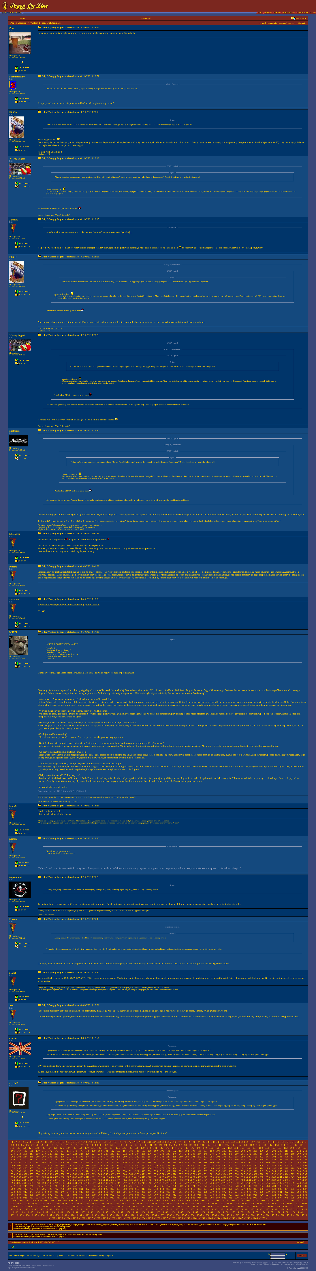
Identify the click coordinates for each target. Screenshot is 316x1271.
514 (87, 1171)
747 (44, 1186)
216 (25, 1153)
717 (156, 1183)
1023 (300, 1200)
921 (230, 1194)
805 (106, 1188)
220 (50, 1153)
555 (44, 1174)
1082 (150, 1206)
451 (293, 1165)
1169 (210, 1212)
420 (100, 1165)
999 (121, 1200)
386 (187, 1162)
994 (90, 1200)
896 (75, 1194)
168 (25, 1150)
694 (13, 1183)
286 (162, 1156)
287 (168, 1156)
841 (31, 1191)
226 (87, 1153)
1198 (132, 1215)
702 (63, 1183)
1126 (184, 1209)
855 (119, 1191)
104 (221, 1145)
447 (268, 1165)
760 (125, 1186)
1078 (120, 1206)
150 (211, 1147)
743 (19, 1186)
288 (174, 1156)
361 (31, 1162)
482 (187, 1168)
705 (81, 1183)
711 (119, 1183)
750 (63, 1186)
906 (137, 1194)
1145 (30, 1212)
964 (199, 1197)
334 (162, 1159)
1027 (34, 1203)
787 (293, 1186)
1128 (199, 1209)
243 (193, 1153)
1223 (60, 1218)
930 (286, 1194)
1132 (229, 1209)
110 (258, 1145)
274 (87, 1156)
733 (255, 1183)
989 (59, 1200)
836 (299, 1188)
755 (94, 1186)
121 (31, 1147)
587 (243, 1174)
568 (125, 1174)
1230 (112, 1218)
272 (75, 1156)
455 (19, 1168)
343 (218, 1159)
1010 (202, 1200)
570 (137, 1174)
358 (13, 1162)
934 (13, 1197)
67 (32, 1145)
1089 (203, 1206)
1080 (135, 1206)
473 (131, 1168)
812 (150, 1188)
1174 (248, 1212)
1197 (124, 1215)
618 (137, 1177)
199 (218, 1150)
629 (206, 1177)
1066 (30, 1206)
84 (116, 1145)
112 (270, 1145)
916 (199, 1194)
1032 (72, 1203)
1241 (195, 1218)
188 (150, 1150)
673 (181, 1180)
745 (31, 1186)
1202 (162, 1215)
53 (258, 1142)
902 (112, 1194)
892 (50, 1194)
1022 (292, 1200)
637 (255, 1177)
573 (156, 1174)
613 (106, 1177)
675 (193, 1180)
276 (100, 1156)
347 (243, 1159)
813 (156, 1188)
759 (119, 1186)
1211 (229, 1215)
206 (262, 1150)
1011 (210, 1200)
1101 (293, 1206)
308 (299, 1156)
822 (212, 1188)
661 (106, 1180)
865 (181, 1191)
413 (56, 1165)
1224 (67, 1218)
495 (268, 1168)
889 (31, 1194)
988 (52, 1200)
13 (61, 1142)
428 (150, 1165)
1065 (23, 1206)
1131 (222, 1209)
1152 (83, 1212)
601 (31, 1177)
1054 (237, 1203)
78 (86, 1145)
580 (199, 1174)
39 (189, 1142)
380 (150, 1162)
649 (31, 1180)
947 (94, 1197)
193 (181, 1150)
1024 (12, 1203)
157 (255, 1147)
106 (233, 1145)
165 (304, 1147)
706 (87, 1183)
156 (248, 1147)
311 (19, 1159)
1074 (90, 1206)
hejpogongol (15, 877)
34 (164, 1142)
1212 (237, 1215)
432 (174, 1165)
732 (249, 1183)
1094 (240, 1206)
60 (293, 1142)
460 (50, 1168)
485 (206, 1168)
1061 (289, 1203)
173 (56, 1150)
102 (208, 1145)
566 (112, 1174)
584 (224, 1174)
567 (119, 1174)
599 (19, 1177)
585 (230, 1174)
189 (156, 1150)
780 (249, 1186)
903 (119, 1194)
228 (100, 1153)
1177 (270, 1212)
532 (199, 1171)
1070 (60, 1206)
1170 (218, 1212)
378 (137, 1162)
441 (230, 1165)
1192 (87, 1215)
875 (243, 1191)
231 (119, 1153)
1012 (217, 1200)
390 (212, 1162)
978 (286, 1197)
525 (156, 1171)
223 (69, 1153)
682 (237, 1180)
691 (293, 1180)
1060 (282, 1203)
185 (131, 1150)
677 (206, 1180)
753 (81, 1186)
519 (119, 1171)
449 (280, 1165)
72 (57, 1145)
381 (156, 1162)
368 (75, 1162)
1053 (229, 1203)
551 (19, 1174)
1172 (233, 1212)
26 (125, 1142)
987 (46, 1200)
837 (305, 1188)
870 (212, 1191)
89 (141, 1145)
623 (168, 1177)
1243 (210, 1218)
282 (137, 1156)
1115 (102, 1209)
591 (268, 1174)
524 (150, 1171)
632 (224, 1177)
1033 (79, 1203)
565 (106, 1174)
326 (112, 1159)
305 (280, 1156)
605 (56, 1177)
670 (162, 1180)
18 (85, 1142)
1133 (237, 1209)
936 (25, 1197)
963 (193, 1197)
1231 (120, 1218)
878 (262, 1191)
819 (193, 1188)
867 (193, 1191)
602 (38, 1177)
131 (93, 1147)
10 (46, 1142)
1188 (57, 1215)
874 (237, 1191)
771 (193, 1186)
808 (125, 1188)
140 (149, 1147)
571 (143, 1174)
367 (69, 1162)
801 (81, 1188)
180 (100, 1150)
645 (305, 1177)
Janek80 (13, 219)
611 (94, 1177)
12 (56, 1142)
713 (131, 1183)
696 (25, 1183)
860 (150, 1191)
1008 (187, 1200)
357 (305, 1159)
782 (262, 1186)
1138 (274, 1209)
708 (100, 1183)
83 (111, 1145)
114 (283, 1145)
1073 (83, 1206)
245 (206, 1153)
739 (293, 1183)
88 (136, 1145)
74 (67, 1145)
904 (125, 1194)
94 (165, 1145)
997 (108, 1200)
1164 (173, 1212)
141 (155, 1147)
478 (162, 1168)
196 (199, 1150)
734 (262, 1183)
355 (293, 1159)
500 (299, 1168)
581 (206, 1174)
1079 (128, 1206)
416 (75, 1165)
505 (31, 1171)
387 (193, 1162)
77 (81, 1145)
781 (255, 1186)
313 (31, 1159)
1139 (282, 1209)
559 (69, 1174)
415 (69, 1165)
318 (63, 1159)
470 (112, 1168)
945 (81, 1197)
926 (262, 1194)
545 (280, 1171)
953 (131, 1197)
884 (299, 1191)
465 (81, 1168)
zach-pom (14, 599)
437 (206, 1165)
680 (224, 1180)
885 (305, 1191)
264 (25, 1156)
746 (38, 1186)
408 (25, 1165)
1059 (274, 1203)
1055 (244, 1203)
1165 (180, 1212)
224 (75, 1153)
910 (162, 1194)
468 (100, 1168)
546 (286, 1171)
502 (13, 1171)
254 (262, 1153)
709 (106, 1183)
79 (91, 1145)
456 (25, 1168)
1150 (68, 1212)
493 (255, 1168)
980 (299, 1197)
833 (280, 1188)
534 (212, 1171)
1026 (27, 1203)
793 (31, 1188)
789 (305, 1186)
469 (106, 1168)
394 (237, 1162)
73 (62, 1145)
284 (150, 1156)
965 (206, 1197)
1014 (232, 1200)
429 (156, 1165)
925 (255, 1194)
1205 (184, 1215)
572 (150, 1174)
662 (112, 1180)
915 (193, 1194)
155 (242, 1147)
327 (119, 1159)
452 (299, 1165)
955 (143, 1197)
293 (206, 1156)
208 (274, 1150)
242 (187, 1153)
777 (230, 1186)
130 (87, 1147)
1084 (165, 1206)
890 (38, 1194)
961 (181, 1197)
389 (206, 1162)
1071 (68, 1206)
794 (38, 1188)
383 (168, 1162)
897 (81, 1194)
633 (230, 1177)
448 (274, 1165)
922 (237, 1194)
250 (237, 1153)
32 (154, 1142)
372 (100, 1162)
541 (255, 1171)
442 (237, 1165)
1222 (52, 1218)
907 (143, 1194)
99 (190, 1145)
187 (143, 1150)
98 (185, 1145)
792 (25, 1188)
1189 (64, 1215)
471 (119, 1168)
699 (44, 1183)
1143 (15, 1212)
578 (187, 1174)
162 (286, 1147)
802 (87, 1188)
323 (94, 1159)
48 (233, 1142)
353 (280, 1159)
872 (224, 1191)
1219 (289, 1215)
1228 (97, 1218)
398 (262, 1162)
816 (174, 1188)
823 (218, 1188)
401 (280, 1162)
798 (63, 1188)
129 (80, 1147)
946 (87, 1197)
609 (81, 1177)
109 (252, 1145)
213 (305, 1150)
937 (31, 1197)
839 (19, 1191)
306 (286, 1156)
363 (44, 1162)
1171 (225, 1212)
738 (286, 1183)
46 (224, 1142)
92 (156, 1145)
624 (174, 1177)
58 (283, 1142)
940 (50, 1197)
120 (25, 1147)
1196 (117, 1215)
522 (137, 1171)
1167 (195, 1212)
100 (196, 1145)
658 (87, 1180)
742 (13, 1186)
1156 (113, 1212)
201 (230, 1150)
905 (131, 1194)
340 (199, 1159)
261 (305, 1153)
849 (81, 1191)
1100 (285, 1206)
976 (274, 1197)
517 (106, 1171)
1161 (150, 1212)
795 (44, 1188)
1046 (177, 1203)
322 (87, 1159)
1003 (150, 1200)
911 (168, 1194)
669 (156, 1180)
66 (27, 1145)
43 (209, 1142)
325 (106, 1159)
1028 (42, 1203)
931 (293, 1194)
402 (286, 1162)
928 (274, 1194)
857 (131, 1191)
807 (119, 1188)
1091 (218, 1206)
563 (94, 1174)
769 (181, 1186)
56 (273, 1142)
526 (162, 1171)
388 (199, 1162)
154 (236, 1147)
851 (94, 1191)
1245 (225, 1218)
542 (262, 1171)
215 (19, 1153)
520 (125, 1171)
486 (212, 1168)
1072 (75, 1206)
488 (224, 1168)
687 (268, 1180)
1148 (53, 1212)
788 (299, 1186)
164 (298, 1147)
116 (295, 1145)
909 (156, 1194)
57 (278, 1142)
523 (143, 1171)
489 (230, 1168)
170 (38, 1150)
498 (286, 1168)
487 (218, 1168)
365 (56, 1162)
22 (105, 1142)
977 (280, 1197)
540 (249, 1171)
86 (126, 1145)
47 (228, 1142)
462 (63, 1168)
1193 (94, 1215)
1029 (49, 1203)
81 (101, 1145)
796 (50, 1188)
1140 (289, 1209)
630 (212, 1177)
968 (224, 1197)
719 (168, 1183)
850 (87, 1191)
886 (13, 1194)
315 (44, 1159)
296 (224, 1156)
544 (274, 1171)
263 (19, 1156)
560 (75, 1174)
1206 (192, 1215)
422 (112, 1165)
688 (274, 1180)
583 (218, 1174)
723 (193, 1183)
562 (87, 1174)
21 (100, 1142)
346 (237, 1159)
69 (42, 1145)
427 (143, 1165)
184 (125, 1150)
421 (106, 1165)
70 (47, 1145)
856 (125, 1191)
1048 (192, 1203)
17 (80, 1142)
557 (56, 1174)
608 (75, 1177)
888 (25, 1194)
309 (305, 1156)
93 (160, 1145)
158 (261, 1147)
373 (106, 1162)
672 (174, 1180)
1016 (247, 1200)
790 (13, 1188)
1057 (259, 1203)
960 (174, 1197)
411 (44, 1165)
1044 (162, 1203)
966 (212, 1197)
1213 (244, 1215)
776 (224, 1186)
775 (218, 1186)
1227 (90, 1218)
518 (112, 1171)
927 (268, 1194)
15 (70, 1142)
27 (130, 1142)
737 (280, 1183)
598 (13, 1177)
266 (38, 1156)
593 (280, 1174)
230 (112, 1153)
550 (13, 1174)
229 (106, 1153)
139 (143, 1147)
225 (81, 1153)
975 (268, 1197)
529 (181, 1171)
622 (162, 1177)
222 (63, 1153)
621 (156, 1177)
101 (202, 1145)
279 (119, 1156)
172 (50, 1150)
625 (181, 1177)
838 (13, 1191)
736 (274, 1183)
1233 (135, 1218)
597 (305, 1174)
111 (264, 1145)
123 (43, 1147)
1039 (124, 1203)
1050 (207, 1203)
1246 (232, 1218)
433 (181, 1165)
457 (31, 1168)
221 (56, 1153)
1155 (105, 1212)
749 (56, 1186)
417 (81, 1165)
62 (303, 1142)
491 (243, 1168)
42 (204, 1142)
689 (280, 1180)
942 (63, 1197)
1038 (117, 1203)
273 (81, 1156)
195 (193, 1150)
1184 (27, 1215)
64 (17, 1145)
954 (137, 1197)
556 (50, 1174)
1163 (165, 1212)
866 (187, 1191)
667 (143, 1180)
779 (243, 1186)
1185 (34, 1215)
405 (305, 1162)
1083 (158, 1206)
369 (81, 1162)
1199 (139, 1215)
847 (69, 1191)
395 (243, 1162)
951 (119, 1197)
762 (137, 1186)
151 (217, 1147)
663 (119, 1180)
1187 (49, 1215)
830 (262, 1188)
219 (44, 1153)
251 (243, 1153)
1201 (154, 1215)
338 (187, 1159)
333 (156, 1159)
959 (168, 1197)
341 (206, 1159)
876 (249, 1191)
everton (13, 1038)
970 (237, 1197)
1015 (240, 1200)
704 (75, 1183)
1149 (60, 1212)
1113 (87, 1209)
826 (237, 1188)
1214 (252, 1215)
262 (13, 1156)
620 (150, 1177)
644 (299, 1177)
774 (212, 1186)
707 (94, 1183)
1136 (259, 1209)
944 (75, 1197)
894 (63, 1194)
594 (286, 1174)
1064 (15, 1206)
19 (90, 1142)
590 (262, 1174)
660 (100, 1180)
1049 (199, 1203)
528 (174, 1171)
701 (56, 1183)
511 (69, 1171)
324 (100, 1159)
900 (100, 1194)
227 (94, 1153)
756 (100, 1186)
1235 (150, 1218)
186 (137, 1150)
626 (187, 1177)
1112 (79, 1209)
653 (56, 1180)
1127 (192, 1209)
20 (95, 1142)
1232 (127, 1218)
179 (94, 1150)
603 (44, 1177)
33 (159, 1142)
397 (255, 1162)
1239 (180, 1218)
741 (305, 1183)
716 (150, 1183)
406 (13, 1165)
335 (168, 1159)
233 (131, 1153)
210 (286, 1150)
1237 (165, 1218)
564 (100, 1174)
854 (112, 1191)
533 (206, 1171)
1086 (180, 1206)
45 (219, 1142)
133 (105, 1147)
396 (249, 1162)
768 (174, 1186)
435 (193, 1165)
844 (50, 1191)
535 (218, 1171)
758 (112, 1186)
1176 (263, 1212)
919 (218, 1194)
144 (174, 1147)
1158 (128, 1212)
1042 (147, 1203)
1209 (214, 1215)
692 (299, 1180)
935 (19, 1197)
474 (137, 1168)
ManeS (12, 806)
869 (206, 1191)
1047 (184, 1203)
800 (75, 1188)
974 (262, 1197)
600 (25, 1177)
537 (230, 1171)
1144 (23, 1212)
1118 (124, 1209)
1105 (27, 1209)
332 (150, 1159)
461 (56, 1168)
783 (268, 1186)
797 (56, 1188)
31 (149, 1142)
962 (187, 1197)
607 (69, 1177)
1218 (282, 1215)
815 (168, 1188)
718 (162, 1183)
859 (143, 1191)
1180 (293, 1212)
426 (137, 1165)
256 (274, 1153)
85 (121, 1145)
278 (112, 1156)
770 (187, 1186)
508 (50, 1171)
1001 (135, 1200)
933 (305, 1194)
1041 (139, 1203)
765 (156, 1186)
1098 (270, 1206)
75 (72, 1145)
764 (150, 1186)
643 (293, 1177)
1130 (214, 1209)
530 (187, 1171)
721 (181, 1183)
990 (65, 1200)
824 (224, 1188)
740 (299, 1183)
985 (34, 1200)
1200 (147, 1215)
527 (168, 1171)
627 (193, 1177)
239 (168, 1153)
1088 (195, 1206)
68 (37, 1145)
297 (230, 1156)
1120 (139, 1209)
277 (106, 1156)
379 (143, 1162)
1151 (75, 1212)
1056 (252, 1203)
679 (218, 1180)
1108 (49, 1209)
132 (99, 1147)
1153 (90, 1212)
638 (262, 1177)
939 (44, 1197)
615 (119, 1177)
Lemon (13, 838)
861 (156, 1191)
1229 (105, 1218)
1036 (102, 1203)
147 (192, 1147)
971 (243, 1197)
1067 (38, 1206)
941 (56, 1197)
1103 (12, 1209)
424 (125, 1165)
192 (174, 1150)
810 (137, 1188)
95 (170, 1145)
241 (181, 1153)
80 (96, 1145)
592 (274, 1174)
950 (112, 1197)
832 (274, 1188)
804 (100, 1188)
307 (293, 1156)
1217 (274, 1215)
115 (289, 1145)
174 (63, 1150)
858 (137, 1191)
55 (268, 1142)
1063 (304, 1203)
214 (13, 1153)
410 (38, 1165)
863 (168, 1191)
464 (75, 1168)
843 (44, 1191)
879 (268, 1191)
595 (293, 1174)
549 (305, 1171)
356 (299, 1159)
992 (77, 1200)
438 (212, 1165)
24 (115, 1142)
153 (230, 1147)
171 (44, 1150)
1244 (217, 1218)
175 (69, 1150)
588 (249, 1174)
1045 (169, 1203)
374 (112, 1162)
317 (56, 1159)
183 (119, 1150)
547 (293, 1171)
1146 (38, 1212)
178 (87, 1150)
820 (199, 1188)
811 (143, 1188)
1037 (109, 1203)
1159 (135, 1212)
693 (305, 1180)
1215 (259, 1215)
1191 (79, 1215)
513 (81, 1171)
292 (199, 1156)
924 (249, 1194)
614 (112, 1177)
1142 (304, 1209)
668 (150, 1180)
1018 (262, 1200)
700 (50, 1183)
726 (212, 1183)
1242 (202, 1218)
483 (193, 1168)
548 (299, 1171)
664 (125, 1180)
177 (81, 1150)
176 (75, 1150)
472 (125, 1168)
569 (131, 1174)
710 (112, 1183)
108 (246, 1145)
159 (267, 1147)
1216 (267, 1215)
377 (131, 1162)
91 (151, 1145)
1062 (297, 1203)
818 (187, 1188)
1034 (87, 1203)
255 (268, 1153)
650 (38, 1180)
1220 (297, 1215)
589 (255, 1174)
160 (273, 1147)
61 (298, 1142)
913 (181, 1194)
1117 (117, 1209)
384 (174, 1162)
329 (131, 1159)
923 (243, 1194)
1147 (45, 1212)
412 (50, 1165)
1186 (42, 1215)
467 (94, 1168)
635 (243, 1177)
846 (63, 1191)
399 (268, 1162)
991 (71, 1200)
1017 (255, 1200)
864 (174, 1191)
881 (280, 1191)
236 (150, 1153)
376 (125, 1162)
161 (279, 1147)
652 (50, 1180)
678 (212, 1180)
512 (75, 1171)
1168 (203, 1212)
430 (162, 1165)
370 (87, 1162)
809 (131, 1188)
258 (286, 1153)
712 (125, 1183)
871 (218, 1191)
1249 (255, 1218)
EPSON (13, 112)
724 (199, 1183)
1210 (222, 1215)
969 (230, 1197)
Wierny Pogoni (17, 158)
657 (81, 1180)
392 (224, 1162)
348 (249, 1159)
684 (249, 1180)
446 (262, 1165)
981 (305, 1197)
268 (50, 1156)
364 (50, 1162)
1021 (285, 1200)
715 (143, 1183)
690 (286, 1180)
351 (268, 1159)
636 (249, 1177)
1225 (75, 1218)
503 (19, 1171)
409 (31, 1165)
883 (293, 1191)
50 (243, 1142)
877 (255, 1191)
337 (181, 1159)
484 (199, 1168)
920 (224, 1194)
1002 (142, 1200)
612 (100, 1177)
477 (156, 1168)
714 (137, 1183)
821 (206, 1188)
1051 (214, 1203)
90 (146, 1145)
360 (25, 1162)
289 (181, 1156)
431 (168, 1165)
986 (40, 1200)
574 (162, 1174)
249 (230, 1153)
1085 (173, 1206)
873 (230, 1191)
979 (293, 1197)
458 (38, 1168)
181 (106, 1150)
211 (293, 1150)
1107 (42, 1209)
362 (38, 1162)
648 (25, 1180)
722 (187, 1183)
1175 (255, 1212)
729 (230, 1183)
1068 (45, 1206)
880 (274, 1191)
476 (150, 1168)
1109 (57, 1209)
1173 (240, 1212)
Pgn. (11, 28)
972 (249, 1197)
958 (162, 1197)
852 (100, 1191)
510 (63, 1171)
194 (187, 1150)
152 (223, 1147)
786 (286, 1186)
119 (18, 1147)
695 (19, 1183)
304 (274, 1156)
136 (124, 1147)
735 (268, 1183)
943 (69, 1197)
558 (63, 1174)
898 (87, 1194)
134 (112, 1147)
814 (162, 1188)
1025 (19, 1203)
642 (286, 1177)
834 (286, 1188)
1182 (12, 1215)
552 (25, 1174)
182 (112, 1150)
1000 (127, 1200)
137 (130, 1147)
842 (38, 1191)
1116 (109, 1209)
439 (218, 1165)
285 (156, 1156)
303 (268, 1156)
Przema (13, 566)
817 (181, 1188)
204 (249, 1150)
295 (218, 1156)
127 (68, 1147)
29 (140, 1142)
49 (238, 1142)
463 (69, 1168)
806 (112, 1188)
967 (218, 1197)
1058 (267, 1203)
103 (215, 1145)
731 (243, 1183)
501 (305, 1168)
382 (162, 1162)
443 (243, 1165)
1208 (207, 1215)
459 (44, 1168)
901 (106, 1194)
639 (268, 1177)
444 (249, 1165)
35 (169, 1142)
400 (274, 1162)
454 (13, 1168)
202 (237, 1150)
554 (38, 1174)
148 (199, 1147)
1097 (263, 1206)
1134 (244, 1209)
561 (81, 1174)
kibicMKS (14, 533)
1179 (285, 1212)
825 (230, 1188)
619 (143, 1177)
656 (75, 1180)
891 (44, 1194)
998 (115, 1200)
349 (255, 1159)
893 (56, 1194)
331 (143, 1159)
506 (38, 1171)
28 (135, 1142)
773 (206, 1186)
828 (249, 1188)
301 (255, 1156)
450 (286, 1165)
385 (181, 1162)
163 (292, 1147)
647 (19, 1180)
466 (87, 1168)
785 (280, 1186)
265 (31, 1156)
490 (237, 1168)
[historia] (50, 1265)
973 (255, 1197)
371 (94, 1162)
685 (255, 1180)
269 (56, 1156)
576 (174, 1174)
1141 (297, 1209)
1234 (142, 1218)
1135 (252, 1209)
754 (87, 1186)
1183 (19, 1215)
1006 (172, 1200)
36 (174, 1142)
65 (22, 1145)
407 (19, 1165)
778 (237, 1186)
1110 (64, 1209)
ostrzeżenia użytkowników (25, 1268)
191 (168, 1150)
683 (243, 1180)
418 (87, 1165)
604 (50, 1177)
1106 (34, 1209)
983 (21, 1200)
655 (69, 1180)
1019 (270, 1200)
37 (179, 1142)
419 (94, 1165)
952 (125, 1197)
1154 (98, 1212)
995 (96, 1200)
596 (299, 1174)
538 (237, 1171)
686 (262, 1180)
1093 (233, 1206)
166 (13, 1150)
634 (237, 1177)
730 (237, 1183)
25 (120, 1142)
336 (174, 1159)
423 (119, 1165)
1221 (304, 1215)
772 (199, 1186)
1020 (277, 1200)
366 (63, 1162)
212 (299, 1150)
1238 (172, 1218)
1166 (188, 1212)
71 (52, 1145)
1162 (158, 1212)
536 (224, 1171)
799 (69, 1188)
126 (62, 1147)
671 (168, 1180)
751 (69, 1186)
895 (69, 1194)
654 (63, 1180)
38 (184, 1142)
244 (199, 1153)
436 (199, 1165)
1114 (94, 1209)
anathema (14, 430)
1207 (199, 1215)
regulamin (11, 1268)
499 (293, 1168)
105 (227, 1145)
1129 (207, 1209)
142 (161, 1147)
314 (38, 1159)
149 (205, 1147)
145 (180, 1147)
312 (25, 1159)
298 (237, 1156)
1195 (109, 1215)
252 (249, 1153)
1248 (247, 1218)
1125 (177, 1209)
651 (44, 1180)
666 (137, 1180)
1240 (187, 1218)
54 (263, 1142)
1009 (195, 1200)
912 (174, 1194)
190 (162, 1150)
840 (25, 1191)
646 (13, 1180)
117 (302, 1145)
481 (181, 1168)
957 (156, 1197)
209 (280, 1150)
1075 (98, 1206)
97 (180, 1145)
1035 (94, 1203)
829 (255, 1188)
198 (212, 1150)
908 (150, 1194)
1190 (72, 1215)
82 (106, 1145)
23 (110, 1142)
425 (131, 1165)
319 (69, 1159)
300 (249, 1156)
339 (193, 1159)
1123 (162, 1209)
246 (212, 1153)
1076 (105, 1206)
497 (280, 1168)
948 (100, 1197)
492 (249, 1168)
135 (118, 1147)
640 (274, 1177)
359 (19, 1162)
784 (274, 1186)
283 (143, 1156)
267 (44, 1156)
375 (119, 1162)
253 (255, 1153)
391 (218, 1162)
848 (75, 1191)
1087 (188, 1206)
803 (94, 1188)
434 (187, 1165)
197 (206, 1150)
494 (262, 1168)
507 (44, 1171)
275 (94, 1156)
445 (255, 1165)
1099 (278, 1206)
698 (38, 1183)
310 (13, 1159)
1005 (165, 1200)
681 (230, 1180)
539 (243, 1171)
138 (136, 1147)
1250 (262, 1218)
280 (125, 1156)
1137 (267, 1209)
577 (181, 1174)
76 (77, 1145)
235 (143, 1153)
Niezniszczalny (17, 76)
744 (25, 1186)
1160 (143, 1212)
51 (248, 1142)
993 (84, 1200)
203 (243, 1150)
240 (174, 1153)
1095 (248, 1206)
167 (19, 1150)
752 (75, 1186)
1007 (180, 1200)
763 (143, 1186)
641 (280, 1177)
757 (106, 1186)
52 (253, 1142)
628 (199, 1177)
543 (268, 1171)
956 (150, 1197)
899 (94, 1194)
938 (38, 1197)
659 (94, 1180)
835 (293, 1188)
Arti (11, 1005)
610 (87, 1177)
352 (274, 1159)
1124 (169, 1209)
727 (218, 1183)
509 (56, 1171)
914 (187, 1194)
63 (12, 1145)
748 (50, 1186)
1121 (147, 1209)
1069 (53, 1206)
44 (214, 1142)
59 (288, 1142)
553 (31, 1174)
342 (212, 1159)
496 (274, 1168)
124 (49, 1147)
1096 (255, 1206)
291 (193, 1156)
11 (51, 1142)
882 (286, 1191)
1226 (82, 1218)
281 (131, 1156)
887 (19, 1194)
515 (94, 1171)
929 (280, 1194)
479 (168, 1168)
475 (143, 1168)
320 (75, 1159)
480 (174, 1168)
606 (63, 1177)
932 (299, 1194)
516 (100, 1171)
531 (193, 1171)
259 (293, 1153)
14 (66, 1142)
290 (187, 1156)
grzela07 (13, 1083)
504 (25, 1171)
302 (262, 1156)
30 (145, 1142)
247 (218, 1153)
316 (50, 1159)
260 (299, 1153)
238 (162, 1153)
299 (243, 1156)
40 (194, 1142)
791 (19, 1188)
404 (299, 1162)
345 (230, 1159)
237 (156, 1153)
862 (162, 1191)
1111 (72, 1209)
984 (28, 1200)
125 (56, 1147)
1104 (19, 1209)
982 (15, 1200)
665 (131, 1180)
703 (69, 1183)
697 (31, 1183)
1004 (157, 1200)
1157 (120, 1212)
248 (224, 1153)
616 (125, 1177)
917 (206, 1194)
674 (187, 1180)
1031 (64, 1203)
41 (199, 1142)
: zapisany (14, 56)
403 (293, 1162)
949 (106, 1197)
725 (206, 1183)
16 (75, 1142)
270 (63, 1156)
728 (224, 1183)
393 (230, 1162)
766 (162, 1186)
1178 (278, 1212)
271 (69, 1156)
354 (286, 1159)
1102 (300, 1206)
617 (131, 1177)
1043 (154, 1203)
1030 (57, 1203)
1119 (132, 1209)
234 (137, 1153)
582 (212, 1174)
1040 (132, 1203)
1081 (143, 1206)
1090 (210, 1206)
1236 (157, 1218)
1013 (225, 1200)
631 (218, 1177)
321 (81, 1159)
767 (168, 1186)
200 (224, 1150)
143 (168, 1147)
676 (199, 1180)
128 (74, 1147)
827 (243, 1188)
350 (262, 1159)
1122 (154, 1209)
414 (63, 1165)
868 (199, 1191)
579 (193, 1174)
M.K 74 (13, 632)
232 (125, 1153)
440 (224, 1165)
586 (237, 1174)
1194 (102, 1215)
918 (212, 1194)
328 (125, 1159)
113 (277, 1145)
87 (131, 1145)
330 (137, 1159)
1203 (169, 1215)
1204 (177, 1215)
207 (268, 1150)
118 (12, 1147)
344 (224, 1159)
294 (212, 1156)
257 (280, 1153)
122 (37, 1147)
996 (102, 1200)
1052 (222, 1203)
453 (305, 1165)
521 (131, 1171)
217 (31, 1153)
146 (186, 1147)
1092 (225, 1206)
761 (131, 1186)
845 (56, 1191)
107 (239, 1145)
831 (268, 1188)
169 (31, 1150)
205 (255, 1150)
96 (175, 1145)
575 (168, 1174)
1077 (113, 1206)
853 (106, 1191)
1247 (240, 1218)
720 (174, 1183)
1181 (300, 1212)
